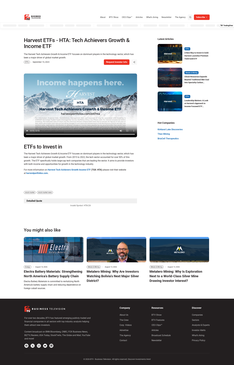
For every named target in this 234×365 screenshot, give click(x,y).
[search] (190, 17)
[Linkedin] (51, 346)
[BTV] (32, 17)
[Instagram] (39, 346)
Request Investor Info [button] (116, 62)
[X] (33, 346)
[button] (134, 62)
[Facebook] (26, 346)
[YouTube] (45, 346)
